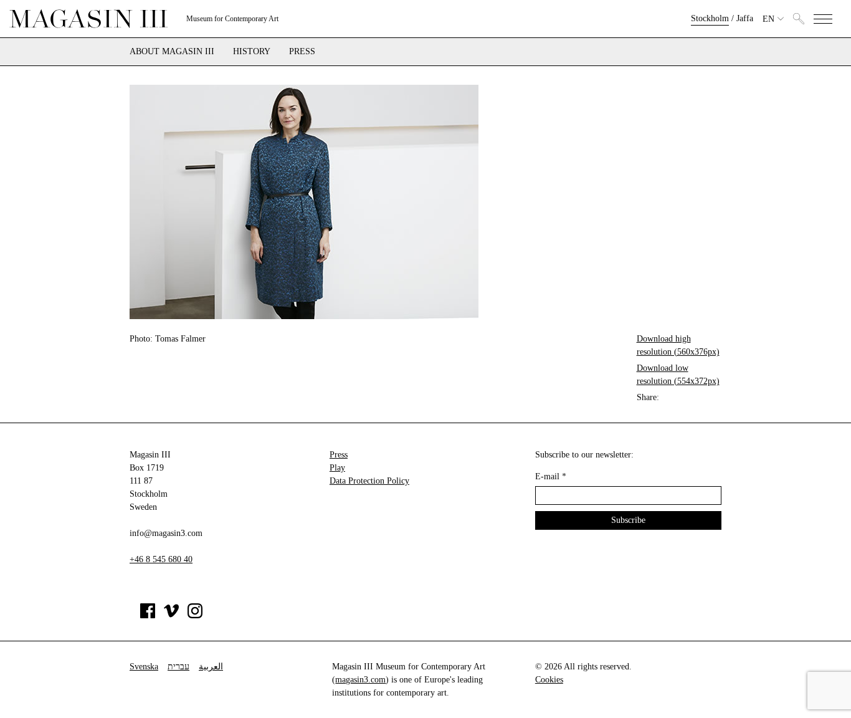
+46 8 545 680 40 (161, 559)
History (251, 51)
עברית (178, 666)
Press (302, 51)
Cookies (549, 679)
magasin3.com (360, 679)
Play (337, 467)
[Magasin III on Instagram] (195, 615)
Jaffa (744, 18)
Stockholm (710, 18)
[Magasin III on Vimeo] (171, 615)
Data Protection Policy (369, 481)
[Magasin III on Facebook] (147, 615)
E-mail (550, 476)
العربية (211, 666)
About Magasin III (172, 51)
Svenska (144, 666)
